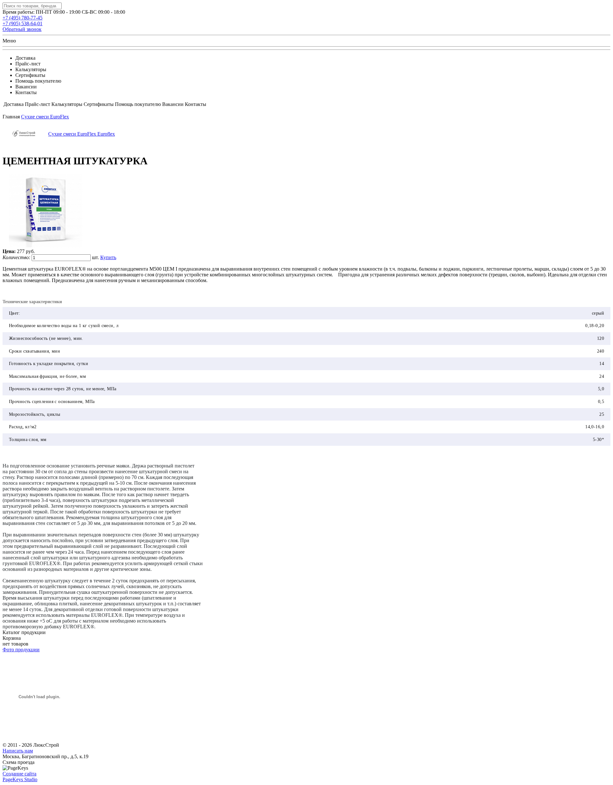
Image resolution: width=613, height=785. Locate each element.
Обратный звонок (22, 29)
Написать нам (18, 750)
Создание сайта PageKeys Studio (20, 776)
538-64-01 (22, 23)
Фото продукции (21, 649)
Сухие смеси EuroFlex (45, 116)
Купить (108, 257)
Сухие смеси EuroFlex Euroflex (81, 134)
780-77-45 (22, 17)
